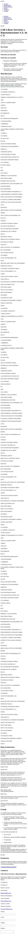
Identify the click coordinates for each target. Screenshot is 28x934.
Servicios (6, 4)
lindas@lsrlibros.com (6, 893)
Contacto (6, 11)
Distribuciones (7, 5)
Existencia (6, 9)
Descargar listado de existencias (8, 867)
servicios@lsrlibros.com (6, 909)
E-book (5, 8)
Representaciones (8, 6)
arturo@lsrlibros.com (6, 901)
